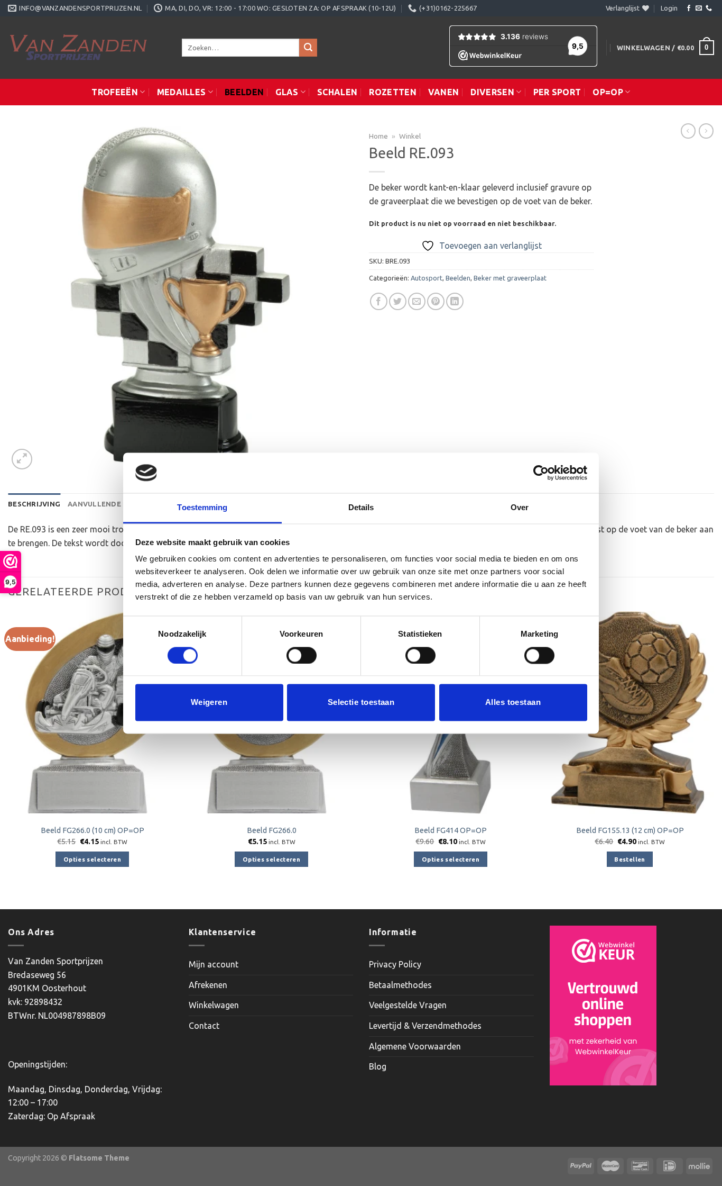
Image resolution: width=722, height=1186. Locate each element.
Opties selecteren (92, 859)
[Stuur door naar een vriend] (416, 301)
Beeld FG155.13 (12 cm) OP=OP (630, 830)
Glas (286, 92)
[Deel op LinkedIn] (455, 301)
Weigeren (209, 702)
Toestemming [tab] (202, 507)
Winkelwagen (214, 1005)
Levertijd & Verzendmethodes (425, 1025)
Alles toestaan (513, 702)
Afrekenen (208, 985)
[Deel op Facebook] (378, 301)
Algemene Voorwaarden (415, 1046)
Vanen (443, 92)
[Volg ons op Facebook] (689, 8)
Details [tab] (361, 507)
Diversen (492, 92)
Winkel (410, 136)
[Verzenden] (308, 48)
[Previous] (8, 759)
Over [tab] (520, 507)
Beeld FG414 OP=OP (450, 830)
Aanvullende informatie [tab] (118, 504)
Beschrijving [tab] (34, 504)
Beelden (244, 92)
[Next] (713, 759)
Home (378, 136)
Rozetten (392, 92)
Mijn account (213, 964)
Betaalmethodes (400, 985)
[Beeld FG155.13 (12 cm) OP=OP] (629, 712)
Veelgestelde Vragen (408, 1005)
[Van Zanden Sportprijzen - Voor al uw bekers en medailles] (87, 47)
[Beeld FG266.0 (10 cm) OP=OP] (92, 712)
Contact (204, 1025)
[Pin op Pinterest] (436, 301)
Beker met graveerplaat (510, 278)
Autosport (426, 278)
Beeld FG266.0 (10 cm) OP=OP (92, 830)
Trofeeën (114, 92)
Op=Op (608, 92)
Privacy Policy (395, 964)
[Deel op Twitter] (397, 301)
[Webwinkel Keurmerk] (603, 1005)
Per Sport (557, 92)
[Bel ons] (709, 8)
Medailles (181, 92)
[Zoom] (22, 459)
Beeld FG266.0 (272, 830)
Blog (377, 1066)
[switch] (301, 655)
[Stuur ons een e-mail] (699, 8)
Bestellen (629, 859)
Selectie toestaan (361, 702)
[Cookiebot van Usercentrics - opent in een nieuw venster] (541, 473)
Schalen (337, 92)
